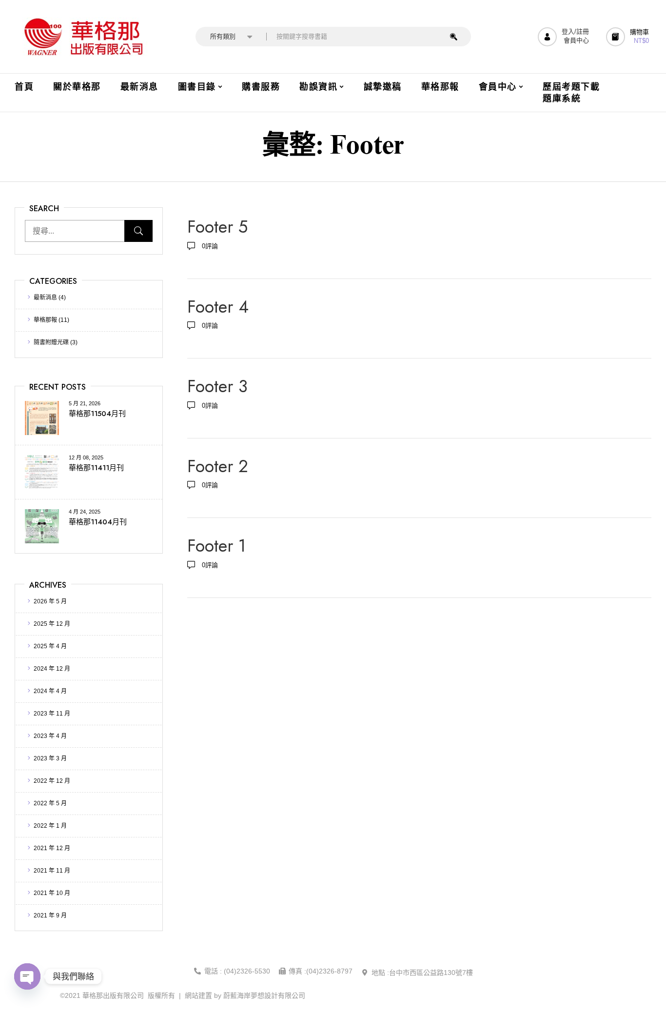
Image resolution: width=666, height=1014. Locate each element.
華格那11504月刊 (97, 413)
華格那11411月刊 (96, 467)
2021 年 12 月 (52, 848)
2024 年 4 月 (50, 691)
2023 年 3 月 (50, 758)
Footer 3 (217, 386)
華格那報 (45, 320)
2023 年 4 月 (50, 736)
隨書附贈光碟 (51, 342)
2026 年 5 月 (50, 601)
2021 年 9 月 (50, 915)
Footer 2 (217, 466)
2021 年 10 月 (52, 893)
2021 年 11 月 (52, 870)
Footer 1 (216, 546)
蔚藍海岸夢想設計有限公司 (264, 995)
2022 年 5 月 (50, 803)
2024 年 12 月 (52, 668)
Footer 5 (217, 227)
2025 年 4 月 (50, 646)
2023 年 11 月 (52, 713)
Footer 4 (218, 307)
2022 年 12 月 (52, 780)
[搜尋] (454, 36)
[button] (628, 36)
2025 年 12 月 (52, 623)
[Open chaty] (27, 976)
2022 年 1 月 (50, 825)
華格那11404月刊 (98, 522)
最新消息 (45, 297)
